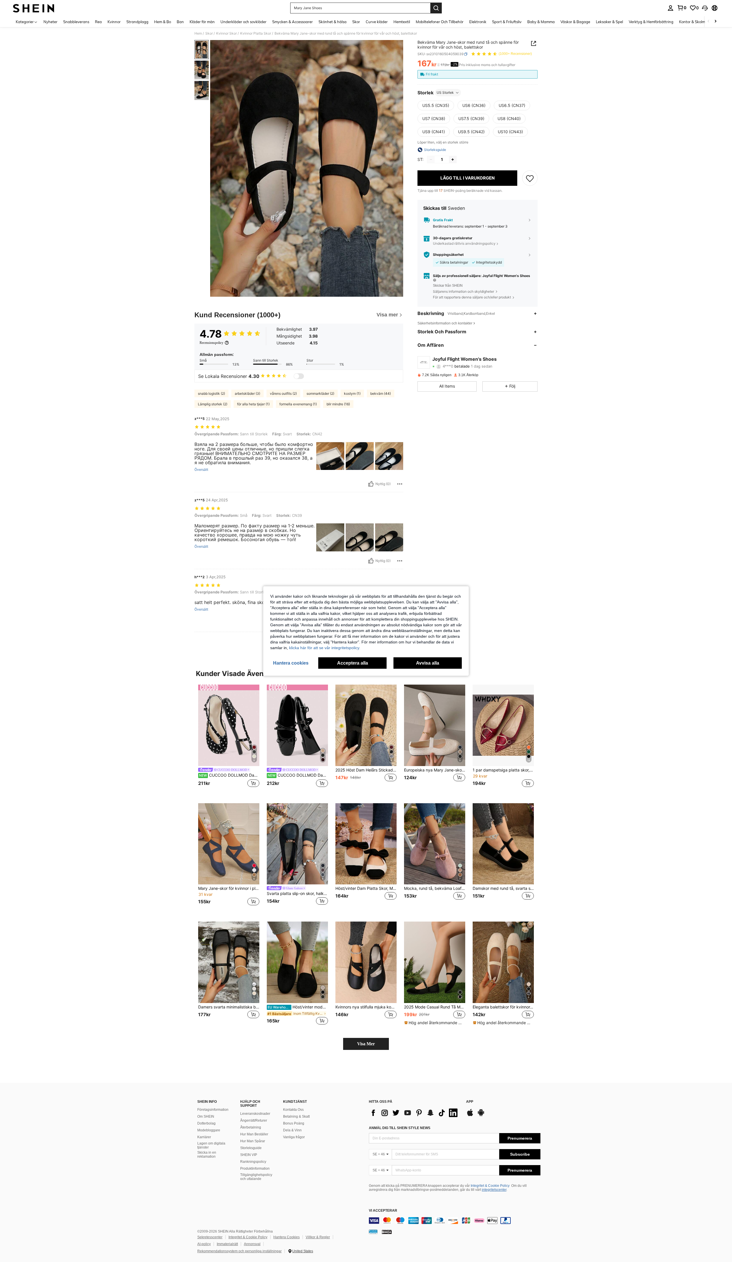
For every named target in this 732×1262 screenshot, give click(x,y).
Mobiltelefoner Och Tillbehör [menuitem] (440, 21)
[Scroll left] (709, 21)
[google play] (481, 1115)
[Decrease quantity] (431, 159)
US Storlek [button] (445, 92)
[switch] (299, 376)
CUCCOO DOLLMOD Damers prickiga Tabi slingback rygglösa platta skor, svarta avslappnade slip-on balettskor (229, 775)
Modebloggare (208, 1130)
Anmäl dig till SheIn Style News (399, 1128)
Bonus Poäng (293, 1123)
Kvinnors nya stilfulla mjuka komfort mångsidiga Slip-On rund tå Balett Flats (366, 1007)
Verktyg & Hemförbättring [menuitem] (651, 21)
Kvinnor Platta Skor (255, 33)
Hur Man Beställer (254, 1134)
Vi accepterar (383, 1211)
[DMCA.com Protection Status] (387, 1232)
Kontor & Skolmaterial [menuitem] (697, 21)
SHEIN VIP (248, 1155)
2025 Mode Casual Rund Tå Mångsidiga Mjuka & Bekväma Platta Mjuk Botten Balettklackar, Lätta (434, 1007)
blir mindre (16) (338, 404)
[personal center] (670, 8)
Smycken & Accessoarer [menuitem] (292, 21)
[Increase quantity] (452, 159)
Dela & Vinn (292, 1130)
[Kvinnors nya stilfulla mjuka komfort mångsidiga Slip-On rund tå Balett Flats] (366, 962)
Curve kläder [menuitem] (377, 21)
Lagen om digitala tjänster (211, 1145)
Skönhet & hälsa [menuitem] (333, 21)
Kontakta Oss (293, 1110)
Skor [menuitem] (356, 21)
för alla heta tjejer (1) (253, 404)
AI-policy (204, 1244)
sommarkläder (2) (320, 393)
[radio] (435, 105)
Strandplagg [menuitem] (137, 21)
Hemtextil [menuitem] (401, 21)
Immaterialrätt (227, 1244)
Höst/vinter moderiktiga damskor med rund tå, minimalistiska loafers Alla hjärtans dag (298, 1007)
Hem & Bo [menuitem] (162, 21)
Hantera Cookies (286, 1237)
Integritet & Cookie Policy (490, 1186)
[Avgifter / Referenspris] (438, 65)
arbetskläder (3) (247, 393)
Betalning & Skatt (296, 1117)
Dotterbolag (206, 1123)
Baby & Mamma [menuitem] (541, 21)
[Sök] (436, 8)
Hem (198, 33)
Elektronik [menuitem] (477, 21)
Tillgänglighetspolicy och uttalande (256, 1177)
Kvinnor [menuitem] (114, 21)
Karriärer (204, 1137)
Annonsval (252, 1244)
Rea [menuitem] (98, 21)
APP (469, 1102)
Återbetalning (250, 1127)
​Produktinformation (255, 1169)
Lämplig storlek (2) (212, 404)
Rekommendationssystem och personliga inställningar (239, 1251)
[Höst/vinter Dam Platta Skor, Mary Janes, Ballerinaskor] (366, 844)
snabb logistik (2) (211, 393)
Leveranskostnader (255, 1114)
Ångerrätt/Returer (253, 1121)
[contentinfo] (454, 1220)
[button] (704, 8)
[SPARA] (530, 178)
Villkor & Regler (318, 1237)
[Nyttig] (370, 484)
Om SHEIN (205, 1117)
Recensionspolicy (211, 343)
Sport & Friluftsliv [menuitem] (507, 21)
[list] (414, 1113)
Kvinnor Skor (226, 33)
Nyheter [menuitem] (50, 21)
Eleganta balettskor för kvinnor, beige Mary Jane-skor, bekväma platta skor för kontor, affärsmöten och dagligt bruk (503, 1007)
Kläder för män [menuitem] (202, 21)
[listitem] (229, 739)
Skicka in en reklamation (206, 1155)
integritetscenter (494, 1190)
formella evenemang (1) (298, 404)
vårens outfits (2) (283, 393)
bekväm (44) (380, 393)
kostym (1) (352, 393)
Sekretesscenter (209, 1237)
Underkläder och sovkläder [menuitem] (243, 21)
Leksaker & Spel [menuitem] (609, 21)
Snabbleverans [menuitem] (76, 21)
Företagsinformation (212, 1110)
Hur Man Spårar (252, 1141)
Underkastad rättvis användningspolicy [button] (464, 243)
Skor (209, 33)
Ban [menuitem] (180, 21)
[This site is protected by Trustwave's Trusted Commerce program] (373, 1232)
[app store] (470, 1115)
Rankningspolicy (253, 1162)
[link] (682, 7)
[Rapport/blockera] (399, 484)
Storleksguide (251, 1148)
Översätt (201, 470)
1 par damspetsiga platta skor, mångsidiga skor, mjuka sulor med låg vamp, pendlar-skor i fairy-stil (503, 770)
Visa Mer (366, 1043)
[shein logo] (33, 8)
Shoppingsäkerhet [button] (448, 255)
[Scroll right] (715, 21)
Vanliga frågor (294, 1137)
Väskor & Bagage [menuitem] (575, 21)
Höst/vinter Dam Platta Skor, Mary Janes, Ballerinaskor (366, 888)
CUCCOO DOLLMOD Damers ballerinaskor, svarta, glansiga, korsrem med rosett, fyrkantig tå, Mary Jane (298, 775)
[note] (434, 1023)
